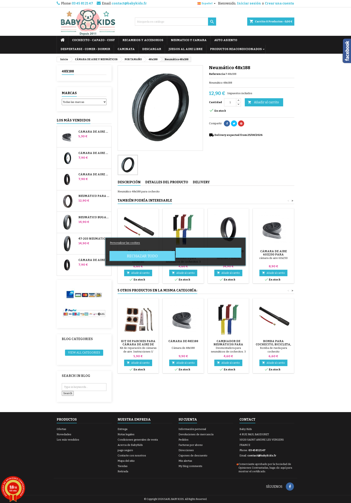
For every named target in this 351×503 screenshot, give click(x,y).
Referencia (217, 73)
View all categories (84, 352)
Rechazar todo (142, 256)
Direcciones (186, 450)
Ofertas (61, 429)
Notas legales (126, 434)
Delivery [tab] (201, 182)
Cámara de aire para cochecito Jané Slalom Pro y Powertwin (94, 153)
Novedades (64, 434)
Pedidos (183, 439)
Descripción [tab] (129, 182)
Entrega (122, 429)
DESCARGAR (151, 49)
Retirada (123, 471)
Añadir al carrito (263, 102)
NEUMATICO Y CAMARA (189, 40)
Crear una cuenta (279, 3)
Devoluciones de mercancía (196, 434)
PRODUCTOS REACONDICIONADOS (236, 49)
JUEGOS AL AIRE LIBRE (186, 49)
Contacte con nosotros (132, 455)
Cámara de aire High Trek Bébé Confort (94, 131)
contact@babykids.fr (129, 3)
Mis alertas (185, 460)
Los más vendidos (73, 120)
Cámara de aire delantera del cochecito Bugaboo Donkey (94, 174)
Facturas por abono (191, 444)
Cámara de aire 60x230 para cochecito (273, 255)
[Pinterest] (241, 123)
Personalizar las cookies (125, 242)
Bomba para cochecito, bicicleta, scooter (273, 344)
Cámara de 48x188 (183, 341)
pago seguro (125, 450)
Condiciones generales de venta (138, 439)
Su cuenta (188, 419)
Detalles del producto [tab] (166, 182)
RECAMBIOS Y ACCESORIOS (142, 40)
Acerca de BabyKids (130, 444)
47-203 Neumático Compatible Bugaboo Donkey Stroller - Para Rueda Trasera (94, 238)
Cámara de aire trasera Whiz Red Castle (94, 260)
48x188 (68, 71)
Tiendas (123, 466)
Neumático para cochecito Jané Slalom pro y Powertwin (94, 196)
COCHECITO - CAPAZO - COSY (93, 40)
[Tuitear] (234, 123)
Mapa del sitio (126, 460)
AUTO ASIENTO (225, 40)
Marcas (69, 93)
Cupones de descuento (193, 455)
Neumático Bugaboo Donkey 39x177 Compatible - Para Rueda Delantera (94, 217)
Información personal (192, 429)
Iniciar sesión (249, 3)
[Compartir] (227, 123)
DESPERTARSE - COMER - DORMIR (85, 49)
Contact (247, 419)
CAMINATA (126, 49)
